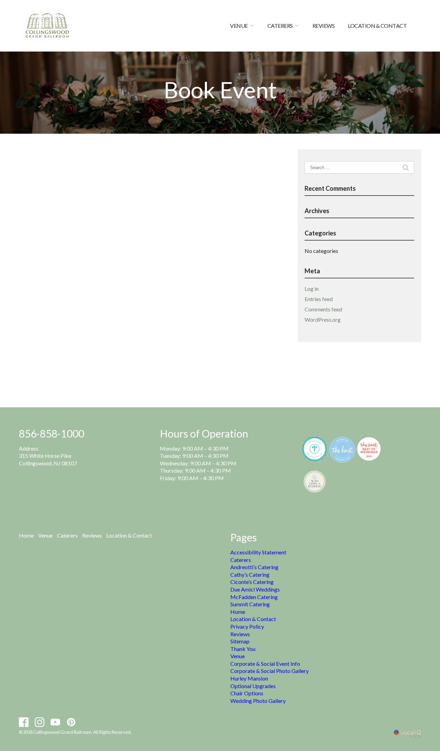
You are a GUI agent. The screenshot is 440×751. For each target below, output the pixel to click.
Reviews (323, 25)
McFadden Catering (254, 597)
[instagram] (39, 722)
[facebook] (23, 722)
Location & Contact (377, 25)
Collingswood (35, 463)
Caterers (280, 25)
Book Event (220, 89)
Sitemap (240, 641)
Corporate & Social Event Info (265, 663)
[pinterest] (71, 722)
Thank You (242, 648)
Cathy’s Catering (250, 574)
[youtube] (55, 722)
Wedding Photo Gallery (258, 700)
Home (26, 535)
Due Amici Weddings (255, 589)
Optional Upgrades (253, 686)
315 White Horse (39, 455)
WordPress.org (323, 319)
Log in (312, 288)
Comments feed (323, 309)
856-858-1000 (51, 433)
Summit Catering (250, 604)
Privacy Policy (247, 626)
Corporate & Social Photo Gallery (269, 670)
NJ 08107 (65, 463)
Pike (65, 455)
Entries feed (319, 299)
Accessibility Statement (258, 552)
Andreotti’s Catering (254, 567)
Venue (239, 25)
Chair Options (246, 693)
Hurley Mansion (249, 678)
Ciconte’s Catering (252, 581)
